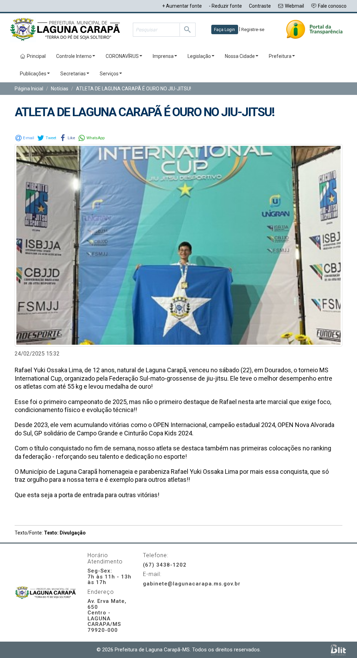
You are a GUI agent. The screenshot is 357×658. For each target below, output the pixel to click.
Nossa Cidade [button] (240, 56)
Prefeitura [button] (280, 56)
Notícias (59, 88)
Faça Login (224, 29)
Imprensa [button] (163, 56)
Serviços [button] (109, 73)
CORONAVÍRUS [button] (122, 56)
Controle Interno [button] (74, 56)
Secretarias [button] (73, 73)
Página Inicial (29, 88)
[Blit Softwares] (338, 649)
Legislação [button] (199, 56)
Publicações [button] (33, 73)
